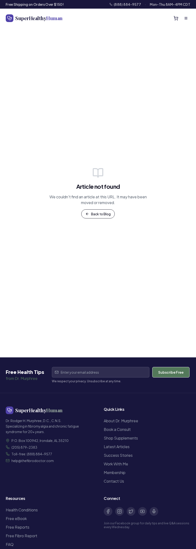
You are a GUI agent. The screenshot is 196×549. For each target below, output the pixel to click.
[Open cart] (176, 18)
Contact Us (114, 481)
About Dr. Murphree (121, 420)
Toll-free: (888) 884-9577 (31, 454)
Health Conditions (22, 509)
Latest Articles (117, 446)
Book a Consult (117, 429)
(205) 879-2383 (24, 447)
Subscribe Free (171, 372)
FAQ (10, 544)
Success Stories (118, 455)
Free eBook (16, 518)
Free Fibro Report (21, 535)
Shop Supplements (121, 437)
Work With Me (116, 463)
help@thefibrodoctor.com (32, 460)
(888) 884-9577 (127, 4)
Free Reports (17, 527)
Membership (114, 472)
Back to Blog (101, 214)
